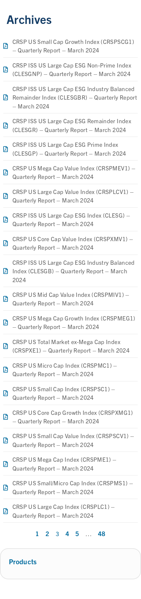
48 (102, 533)
